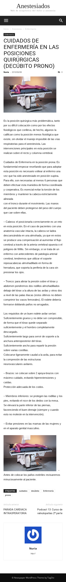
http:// (33, 553)
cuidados (23, 490)
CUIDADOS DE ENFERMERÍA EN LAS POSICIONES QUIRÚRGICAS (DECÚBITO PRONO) (31, 53)
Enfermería (30, 28)
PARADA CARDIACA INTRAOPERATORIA (15, 511)
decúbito (35, 490)
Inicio (6, 28)
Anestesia (17, 28)
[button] (61, 20)
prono (8, 495)
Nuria (6, 72)
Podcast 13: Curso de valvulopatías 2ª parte (49, 511)
